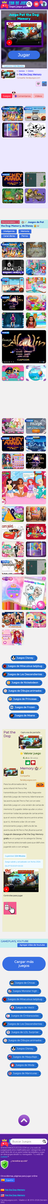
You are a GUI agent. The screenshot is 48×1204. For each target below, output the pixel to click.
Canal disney (9, 236)
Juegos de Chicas (25, 982)
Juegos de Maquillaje (25, 1056)
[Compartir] (44, 83)
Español (9, 1180)
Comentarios (23, 96)
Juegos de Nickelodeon (25, 682)
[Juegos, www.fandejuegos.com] (16, 5)
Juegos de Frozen (25, 707)
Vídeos (38, 96)
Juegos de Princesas (25, 699)
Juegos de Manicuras (25, 1073)
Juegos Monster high (25, 991)
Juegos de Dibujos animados (24, 690)
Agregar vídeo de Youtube (32, 945)
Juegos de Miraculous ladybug (25, 666)
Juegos (6, 96)
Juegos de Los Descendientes (25, 674)
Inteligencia (8, 231)
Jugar (24, 54)
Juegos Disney (25, 657)
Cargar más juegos (24, 964)
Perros (25, 236)
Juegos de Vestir (24, 1007)
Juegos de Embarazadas (25, 1015)
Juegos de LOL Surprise (24, 1032)
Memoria (25, 231)
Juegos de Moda (25, 1065)
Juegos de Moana (25, 715)
